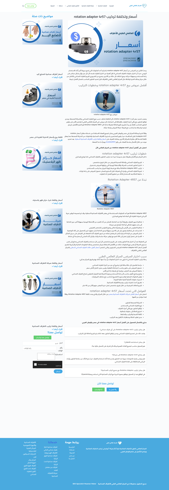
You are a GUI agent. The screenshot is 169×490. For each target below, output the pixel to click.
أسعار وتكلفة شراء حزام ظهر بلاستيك (47, 200)
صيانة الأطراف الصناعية (88, 6)
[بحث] (23, 6)
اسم (61, 343)
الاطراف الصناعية (102, 6)
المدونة (53, 6)
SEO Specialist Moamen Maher (84, 484)
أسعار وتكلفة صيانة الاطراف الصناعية (47, 263)
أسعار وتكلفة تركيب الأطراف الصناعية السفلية (90, 139)
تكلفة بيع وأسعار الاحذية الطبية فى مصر (46, 137)
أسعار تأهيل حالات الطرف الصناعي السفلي (84, 247)
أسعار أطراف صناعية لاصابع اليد (49, 74)
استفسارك (58, 354)
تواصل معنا (30, 5)
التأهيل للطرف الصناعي (73, 6)
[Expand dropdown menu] (96, 6)
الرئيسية (111, 6)
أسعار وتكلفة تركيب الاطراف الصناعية (47, 326)
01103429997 (111, 142)
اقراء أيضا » (57, 77)
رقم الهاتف (60, 349)
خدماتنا (61, 6)
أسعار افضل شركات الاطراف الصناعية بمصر (124, 294)
